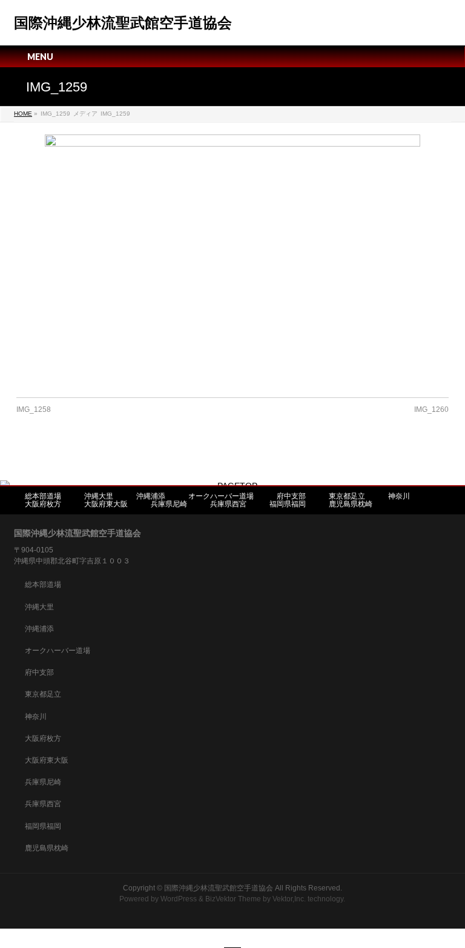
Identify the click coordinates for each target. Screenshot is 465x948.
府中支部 (291, 496)
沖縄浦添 (150, 496)
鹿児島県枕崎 (350, 504)
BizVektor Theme (233, 899)
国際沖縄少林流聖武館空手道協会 (123, 23)
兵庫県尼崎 (169, 504)
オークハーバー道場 (221, 496)
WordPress (178, 899)
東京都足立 (347, 496)
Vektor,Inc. (289, 899)
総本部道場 (43, 496)
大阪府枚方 (43, 504)
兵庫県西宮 (228, 504)
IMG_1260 (431, 409)
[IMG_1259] (232, 259)
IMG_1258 (33, 409)
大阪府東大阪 (106, 504)
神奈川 (399, 496)
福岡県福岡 (287, 504)
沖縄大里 (98, 496)
